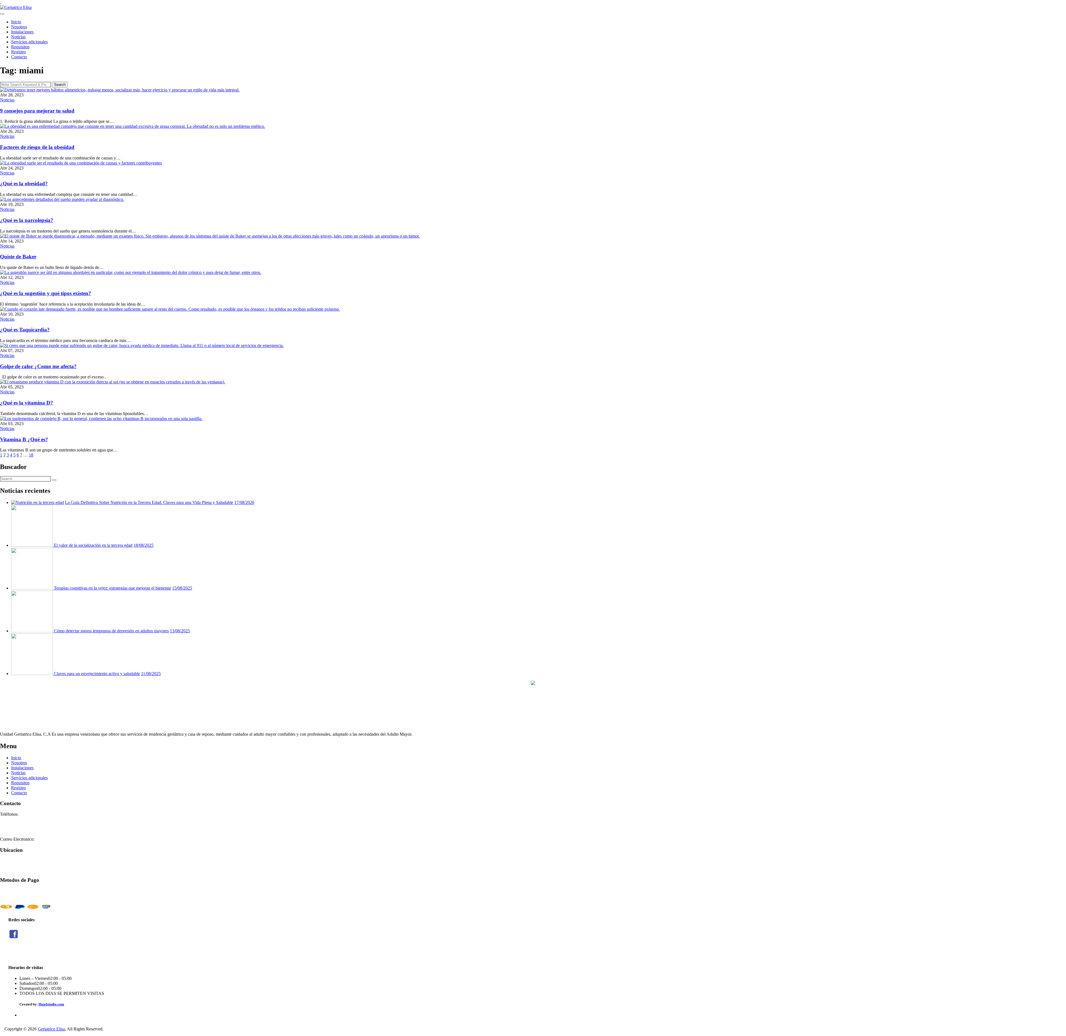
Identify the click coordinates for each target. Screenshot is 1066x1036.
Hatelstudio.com (51, 1004)
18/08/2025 (144, 545)
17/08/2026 (244, 502)
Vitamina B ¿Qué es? (24, 439)
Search (60, 85)
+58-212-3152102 (16, 824)
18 (31, 455)
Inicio (16, 21)
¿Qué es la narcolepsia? (26, 220)
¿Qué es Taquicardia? (25, 330)
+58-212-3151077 (16, 819)
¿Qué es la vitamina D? (26, 403)
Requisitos (20, 46)
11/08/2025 (151, 673)
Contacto (19, 56)
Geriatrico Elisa (51, 1029)
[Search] (54, 480)
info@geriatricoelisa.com (57, 839)
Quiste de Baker (18, 256)
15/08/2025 (182, 588)
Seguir (14, 953)
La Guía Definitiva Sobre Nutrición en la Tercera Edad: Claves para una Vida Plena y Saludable (149, 502)
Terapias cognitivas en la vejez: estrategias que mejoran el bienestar (112, 588)
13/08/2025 (180, 630)
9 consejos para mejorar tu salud (37, 111)
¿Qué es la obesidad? (24, 183)
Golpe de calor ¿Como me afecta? (38, 366)
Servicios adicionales (29, 41)
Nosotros (19, 26)
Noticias (18, 36)
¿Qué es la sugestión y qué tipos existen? (45, 293)
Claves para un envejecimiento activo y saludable (97, 673)
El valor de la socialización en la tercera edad (93, 545)
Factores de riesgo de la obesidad (37, 147)
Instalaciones (22, 31)
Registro (18, 51)
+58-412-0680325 (16, 829)
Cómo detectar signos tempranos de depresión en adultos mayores (111, 630)
